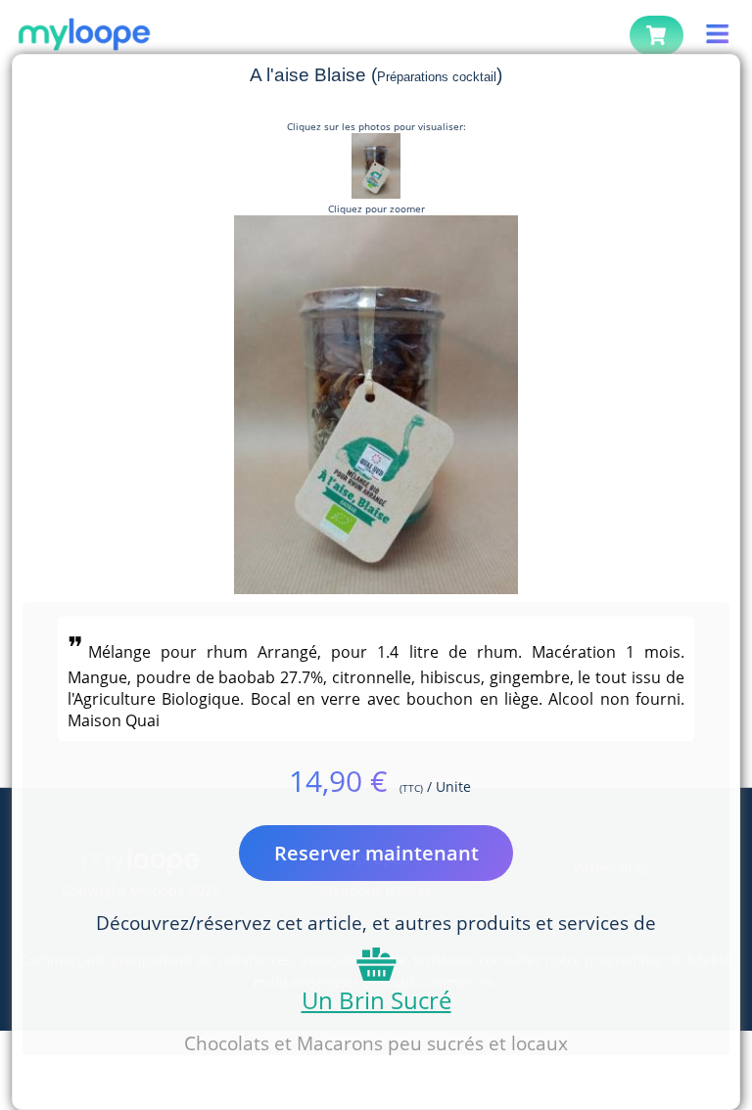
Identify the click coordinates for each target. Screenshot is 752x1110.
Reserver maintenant (376, 853)
